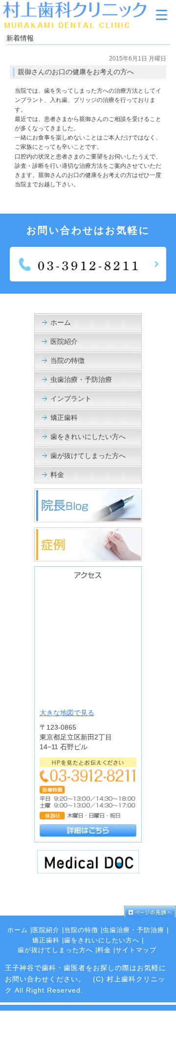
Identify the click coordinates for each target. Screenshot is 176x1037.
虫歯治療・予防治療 (81, 379)
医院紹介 (64, 341)
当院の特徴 (67, 360)
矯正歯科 (64, 417)
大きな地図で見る (67, 713)
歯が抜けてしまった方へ (88, 455)
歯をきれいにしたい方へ (88, 436)
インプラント (70, 398)
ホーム (60, 322)
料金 (57, 475)
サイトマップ (135, 950)
